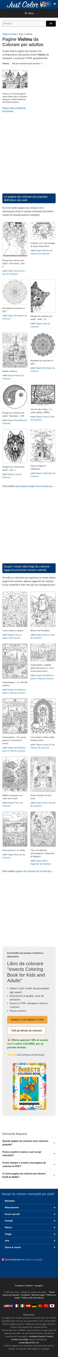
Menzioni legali (38, 1295)
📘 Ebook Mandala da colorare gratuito (21, 1259)
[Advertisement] (29, 156)
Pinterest (29, 1286)
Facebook (19, 1286)
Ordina (5, 63)
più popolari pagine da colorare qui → (35, 486)
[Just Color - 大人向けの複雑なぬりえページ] (52, 1306)
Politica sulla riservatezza (33, 1298)
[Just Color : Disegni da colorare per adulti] (27, 4)
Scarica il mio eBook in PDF (27, 1019)
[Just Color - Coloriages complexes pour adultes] (16, 1306)
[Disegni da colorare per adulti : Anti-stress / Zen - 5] (15, 256)
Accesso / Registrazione (48, 3)
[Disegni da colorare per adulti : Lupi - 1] (15, 462)
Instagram (39, 1286)
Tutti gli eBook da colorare (26, 1030)
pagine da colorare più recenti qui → (35, 871)
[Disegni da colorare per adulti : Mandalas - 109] (15, 408)
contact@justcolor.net (29, 1342)
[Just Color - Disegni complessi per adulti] (22, 1306)
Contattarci (25, 1295)
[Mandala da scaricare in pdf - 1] (43, 356)
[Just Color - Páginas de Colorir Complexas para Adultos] (40, 1306)
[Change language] (54, 3)
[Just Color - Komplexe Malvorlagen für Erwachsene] (34, 1306)
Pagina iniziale (9, 34)
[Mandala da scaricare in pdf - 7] (15, 304)
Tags (21, 34)
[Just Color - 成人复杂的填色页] (46, 1306)
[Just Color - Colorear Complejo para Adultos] (28, 1306)
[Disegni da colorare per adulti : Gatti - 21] (43, 312)
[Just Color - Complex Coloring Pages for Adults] (8, 1306)
